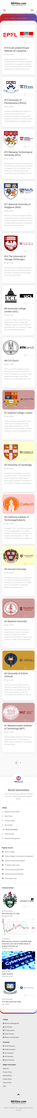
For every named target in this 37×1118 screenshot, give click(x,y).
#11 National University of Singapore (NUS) (17, 206)
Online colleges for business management (19, 856)
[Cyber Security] (18, 960)
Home (6, 18)
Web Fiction (9, 816)
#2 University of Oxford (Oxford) (16, 675)
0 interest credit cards (12, 865)
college (12, 18)
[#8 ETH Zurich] (18, 347)
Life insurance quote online (14, 869)
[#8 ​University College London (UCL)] (18, 295)
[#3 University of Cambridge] (18, 452)
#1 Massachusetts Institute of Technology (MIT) (18, 727)
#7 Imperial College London (18, 412)
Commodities (6, 939)
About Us (6, 1068)
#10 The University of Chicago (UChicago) (15, 258)
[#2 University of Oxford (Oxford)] (18, 660)
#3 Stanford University (15, 621)
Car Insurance (9, 1056)
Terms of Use (7, 1082)
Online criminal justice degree (15, 861)
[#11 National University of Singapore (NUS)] (18, 191)
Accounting (8, 825)
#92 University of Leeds (11, 914)
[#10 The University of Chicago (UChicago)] (18, 243)
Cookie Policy (7, 1079)
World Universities (12, 829)
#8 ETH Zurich (11, 360)
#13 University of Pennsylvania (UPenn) (15, 101)
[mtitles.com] (18, 4)
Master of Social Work (12, 812)
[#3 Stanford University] (18, 608)
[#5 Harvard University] (18, 556)
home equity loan (11, 878)
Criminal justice (10, 821)
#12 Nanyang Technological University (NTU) (18, 153)
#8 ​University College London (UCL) (15, 310)
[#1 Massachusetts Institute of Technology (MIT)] (18, 712)
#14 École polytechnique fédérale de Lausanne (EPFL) (16, 49)
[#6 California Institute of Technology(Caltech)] (18, 504)
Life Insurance (9, 1053)
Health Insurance (10, 1049)
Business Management (12, 838)
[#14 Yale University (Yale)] (18, 988)
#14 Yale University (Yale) (11, 1002)
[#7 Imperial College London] (18, 399)
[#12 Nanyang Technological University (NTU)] (18, 139)
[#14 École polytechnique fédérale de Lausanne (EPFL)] (18, 35)
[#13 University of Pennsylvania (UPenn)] (18, 87)
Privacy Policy (7, 1072)
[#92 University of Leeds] (18, 900)
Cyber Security (9, 834)
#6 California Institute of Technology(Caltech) (16, 518)
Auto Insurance (9, 1060)
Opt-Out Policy (7, 1075)
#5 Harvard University (15, 569)
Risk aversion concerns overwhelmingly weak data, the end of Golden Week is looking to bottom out (16, 943)
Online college (9, 852)
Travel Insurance (10, 1046)
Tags (4, 1086)
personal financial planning (14, 874)
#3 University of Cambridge (18, 465)
